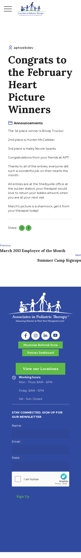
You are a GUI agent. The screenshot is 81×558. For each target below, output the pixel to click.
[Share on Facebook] (28, 228)
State (16, 458)
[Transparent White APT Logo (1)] (40, 307)
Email (16, 441)
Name (16, 425)
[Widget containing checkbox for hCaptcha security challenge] (40, 479)
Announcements (28, 123)
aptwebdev (23, 48)
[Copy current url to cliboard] (22, 228)
